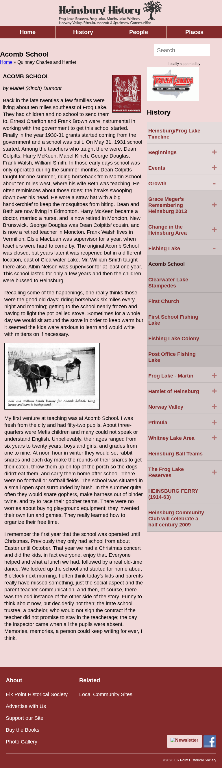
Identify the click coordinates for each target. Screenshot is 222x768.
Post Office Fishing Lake (172, 357)
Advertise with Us (26, 706)
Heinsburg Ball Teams (175, 454)
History (83, 32)
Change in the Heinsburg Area (182, 230)
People (138, 32)
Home (28, 32)
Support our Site (24, 718)
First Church (163, 301)
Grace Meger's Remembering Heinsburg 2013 (182, 205)
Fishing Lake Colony (173, 338)
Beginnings (182, 152)
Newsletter (186, 740)
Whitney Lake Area (182, 437)
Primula (182, 422)
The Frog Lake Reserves (182, 472)
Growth (182, 183)
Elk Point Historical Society (37, 694)
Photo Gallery (21, 742)
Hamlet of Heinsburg (182, 391)
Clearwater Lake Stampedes (168, 283)
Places (194, 32)
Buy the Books (22, 730)
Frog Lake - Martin (182, 375)
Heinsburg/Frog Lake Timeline (174, 134)
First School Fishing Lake (173, 320)
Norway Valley (182, 406)
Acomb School (166, 264)
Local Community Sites (105, 694)
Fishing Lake (182, 248)
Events (182, 167)
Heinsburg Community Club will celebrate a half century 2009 (176, 519)
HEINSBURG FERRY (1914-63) (173, 494)
